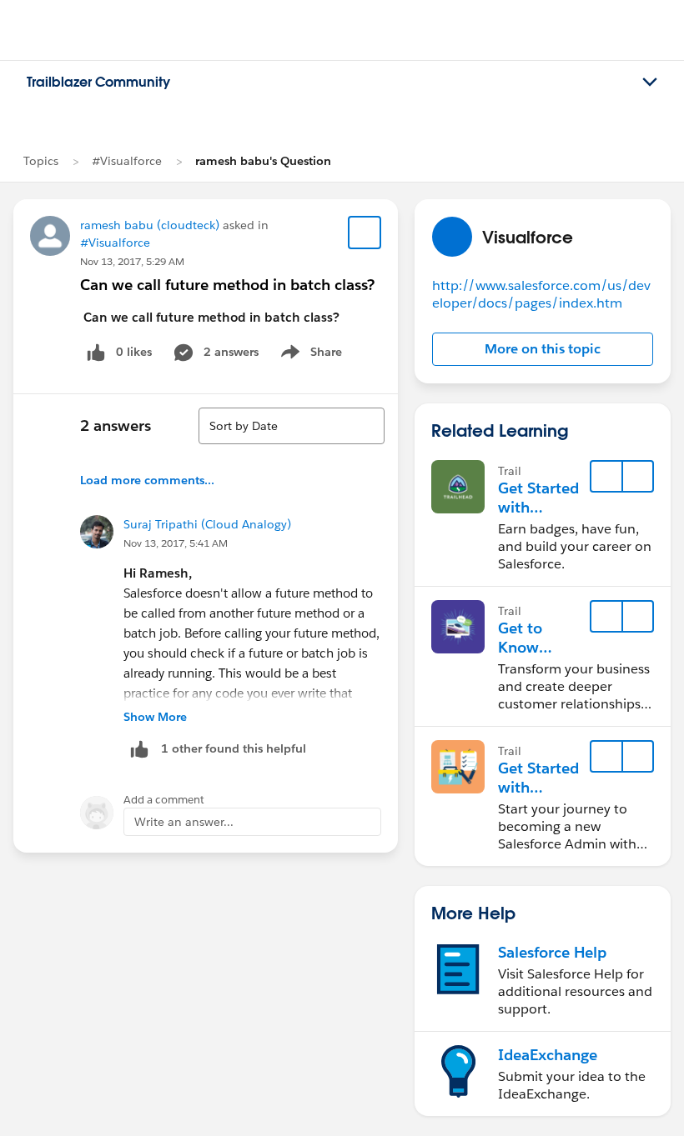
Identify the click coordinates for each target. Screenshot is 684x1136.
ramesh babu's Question (263, 160)
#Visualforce (127, 160)
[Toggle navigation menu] (650, 82)
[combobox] (292, 426)
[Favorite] (365, 233)
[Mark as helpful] (139, 748)
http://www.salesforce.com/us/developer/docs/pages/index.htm (541, 294)
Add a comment (163, 800)
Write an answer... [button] (184, 821)
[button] (542, 349)
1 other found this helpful (233, 748)
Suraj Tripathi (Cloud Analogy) (207, 524)
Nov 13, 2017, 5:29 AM (132, 261)
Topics (40, 160)
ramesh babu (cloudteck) (149, 225)
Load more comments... (147, 480)
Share (309, 355)
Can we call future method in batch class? (227, 284)
